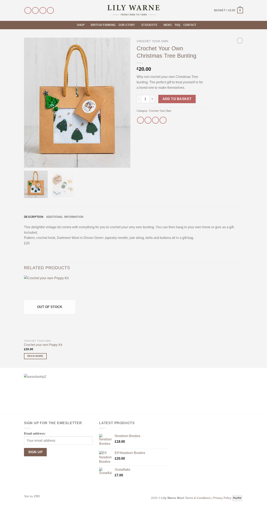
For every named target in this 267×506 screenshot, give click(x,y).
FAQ (177, 25)
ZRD (37, 496)
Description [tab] (33, 216)
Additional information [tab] (64, 216)
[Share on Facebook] (140, 120)
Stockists (149, 25)
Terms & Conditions (198, 498)
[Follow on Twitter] (42, 10)
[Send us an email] (50, 10)
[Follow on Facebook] (27, 10)
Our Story (126, 25)
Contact (189, 25)
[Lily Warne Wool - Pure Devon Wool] (133, 10)
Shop (81, 25)
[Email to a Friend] (155, 120)
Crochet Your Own (152, 41)
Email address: (35, 433)
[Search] (72, 25)
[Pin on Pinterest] (163, 120)
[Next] (123, 102)
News (168, 25)
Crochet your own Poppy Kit (43, 344)
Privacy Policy (222, 498)
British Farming (103, 25)
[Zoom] (29, 163)
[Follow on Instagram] (35, 10)
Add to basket (177, 99)
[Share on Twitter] (148, 120)
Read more (35, 356)
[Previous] (31, 102)
